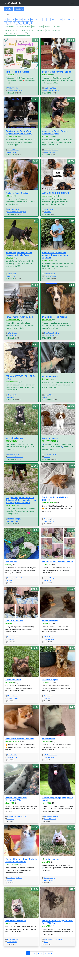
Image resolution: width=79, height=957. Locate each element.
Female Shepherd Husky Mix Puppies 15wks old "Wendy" (19, 253)
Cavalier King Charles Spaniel (16, 212)
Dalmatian (10, 819)
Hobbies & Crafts (10, 34)
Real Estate (56, 26)
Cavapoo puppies (50, 438)
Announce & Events (28, 30)
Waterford (10, 519)
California (19, 878)
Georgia (14, 333)
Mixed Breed (11, 276)
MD (6, 23)
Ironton (46, 395)
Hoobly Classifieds (12, 3)
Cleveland (10, 395)
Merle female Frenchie (15, 920)
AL (19, 23)
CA (41, 19)
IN (21, 19)
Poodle (9, 580)
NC (17, 19)
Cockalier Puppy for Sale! (17, 193)
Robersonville (11, 816)
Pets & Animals (10, 26)
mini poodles (11, 561)
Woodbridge (48, 88)
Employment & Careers (53, 30)
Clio (45, 696)
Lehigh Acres (48, 755)
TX (49, 19)
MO (10, 23)
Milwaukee (47, 150)
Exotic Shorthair (49, 521)
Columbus (47, 519)
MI (5, 19)
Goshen (46, 209)
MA (15, 23)
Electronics (21, 34)
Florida (55, 755)
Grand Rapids (48, 333)
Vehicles (47, 26)
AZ (31, 23)
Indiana (52, 209)
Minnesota (19, 578)
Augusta (46, 878)
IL (28, 19)
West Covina (11, 878)
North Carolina (21, 816)
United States (19, 9)
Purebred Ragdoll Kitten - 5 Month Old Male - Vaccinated (21, 860)
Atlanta (46, 637)
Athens (9, 274)
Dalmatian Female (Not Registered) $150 (16, 798)
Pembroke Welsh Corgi (51, 90)
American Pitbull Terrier (15, 90)
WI (61, 19)
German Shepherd (50, 819)
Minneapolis (11, 578)
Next (50, 953)
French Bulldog (12, 335)
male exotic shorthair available (19, 738)
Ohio (14, 274)
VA (36, 19)
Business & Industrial (23, 26)
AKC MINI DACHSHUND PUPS (55, 193)
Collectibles (40, 30)
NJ (57, 19)
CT (27, 23)
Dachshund (47, 212)
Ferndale (10, 454)
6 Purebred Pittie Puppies (17, 72)
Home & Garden (37, 26)
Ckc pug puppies (50, 376)
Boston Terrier (12, 152)
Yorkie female (48, 738)
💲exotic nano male (51, 859)
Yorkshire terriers (50, 620)
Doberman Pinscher (13, 521)
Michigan (16, 150)
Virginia (54, 88)
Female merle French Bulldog (19, 317)
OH (9, 19)
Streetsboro (48, 274)
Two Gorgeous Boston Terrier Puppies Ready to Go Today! (19, 132)
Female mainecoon (14, 620)
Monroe (46, 578)
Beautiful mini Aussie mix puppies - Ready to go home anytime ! (55, 255)
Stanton (10, 209)
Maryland (16, 88)
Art (28, 34)
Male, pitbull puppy (14, 438)
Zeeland (10, 150)
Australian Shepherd (50, 276)
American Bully (49, 880)
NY (25, 19)
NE (23, 23)
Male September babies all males (57, 561)
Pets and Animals (49, 152)
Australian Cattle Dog (51, 335)
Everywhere (8, 9)
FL (13, 19)
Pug (45, 397)
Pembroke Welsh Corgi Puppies (56, 72)
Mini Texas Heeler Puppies (54, 317)
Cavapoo (47, 457)
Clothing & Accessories (12, 30)
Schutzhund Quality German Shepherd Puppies (55, 132)
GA (53, 19)
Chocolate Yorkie (13, 679)
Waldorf (10, 88)
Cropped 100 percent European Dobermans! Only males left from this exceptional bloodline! (21, 500)
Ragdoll (9, 880)
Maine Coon (48, 580)
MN (69, 19)
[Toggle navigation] (72, 3)
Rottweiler (10, 397)
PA (32, 19)
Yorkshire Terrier (49, 639)
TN (73, 19)
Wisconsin (55, 150)
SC (65, 19)
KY (45, 19)
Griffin (9, 333)
